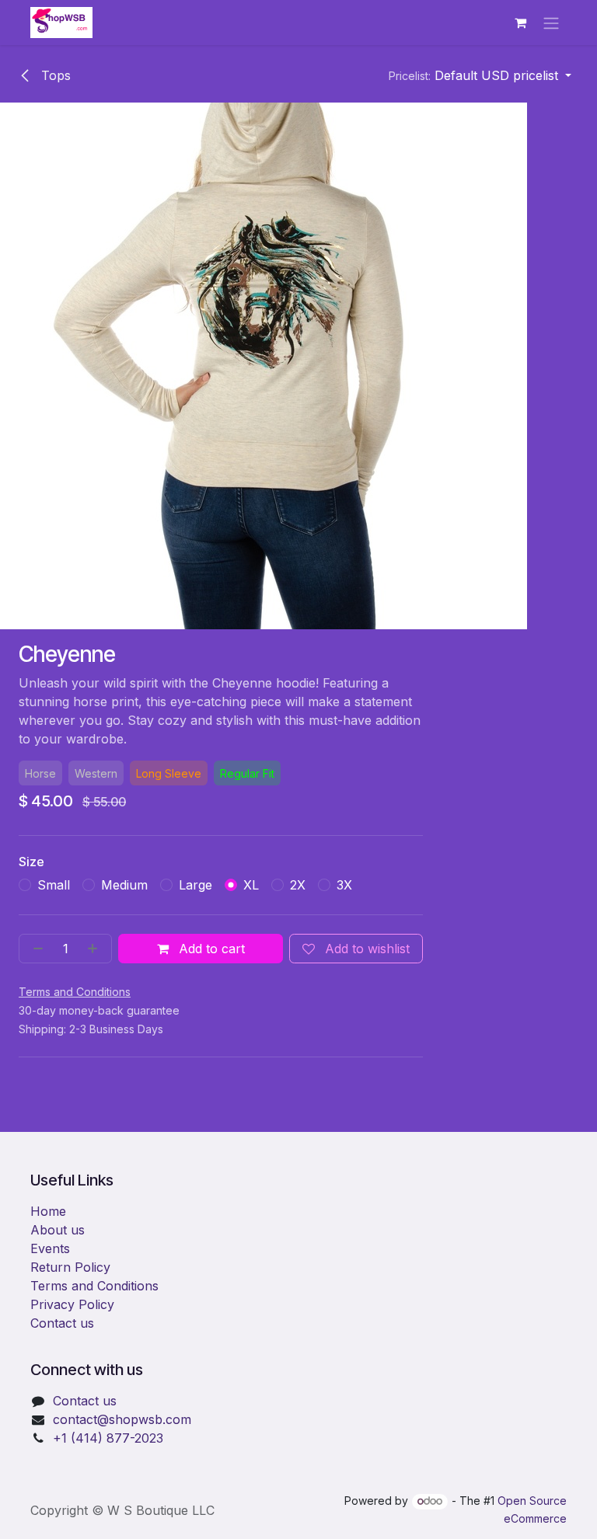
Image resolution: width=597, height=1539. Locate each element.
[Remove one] (35, 949)
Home (48, 1211)
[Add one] (95, 949)
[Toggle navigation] (551, 22)
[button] (480, 75)
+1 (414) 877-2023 (108, 1438)
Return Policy (70, 1267)
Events (50, 1248)
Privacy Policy (72, 1304)
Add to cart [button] (210, 948)
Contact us (62, 1323)
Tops (54, 75)
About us (57, 1230)
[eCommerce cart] (520, 22)
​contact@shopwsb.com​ (122, 1419)
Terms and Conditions (94, 1286)
